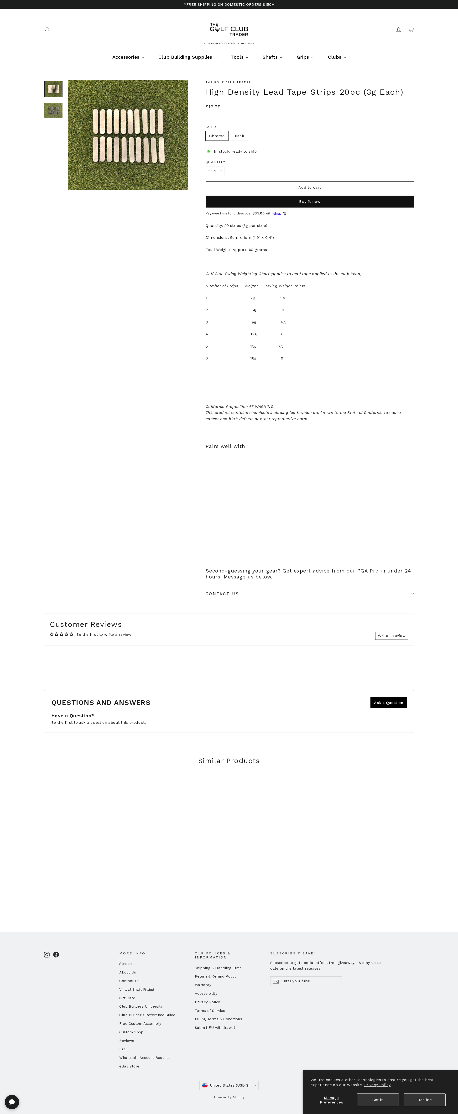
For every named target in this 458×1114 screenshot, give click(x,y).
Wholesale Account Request (144, 1058)
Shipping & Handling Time (218, 968)
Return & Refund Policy (216, 976)
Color (212, 127)
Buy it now (309, 201)
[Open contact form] (12, 1102)
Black (239, 136)
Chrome (216, 136)
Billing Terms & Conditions (218, 1019)
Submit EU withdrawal (215, 1028)
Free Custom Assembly (140, 1023)
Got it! (378, 1100)
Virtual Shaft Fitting (136, 989)
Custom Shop (131, 1032)
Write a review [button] (392, 635)
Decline (424, 1100)
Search (125, 964)
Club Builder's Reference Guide (147, 1015)
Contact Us (129, 981)
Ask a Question (388, 702)
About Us (127, 972)
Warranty (203, 985)
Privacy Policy (377, 1085)
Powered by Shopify (229, 1097)
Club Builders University (141, 1006)
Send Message (127, 1077)
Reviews (126, 1041)
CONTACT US (222, 593)
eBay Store (129, 1066)
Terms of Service (210, 1011)
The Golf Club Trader (228, 82)
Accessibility (206, 993)
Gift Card (127, 998)
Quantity (215, 162)
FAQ (122, 1049)
